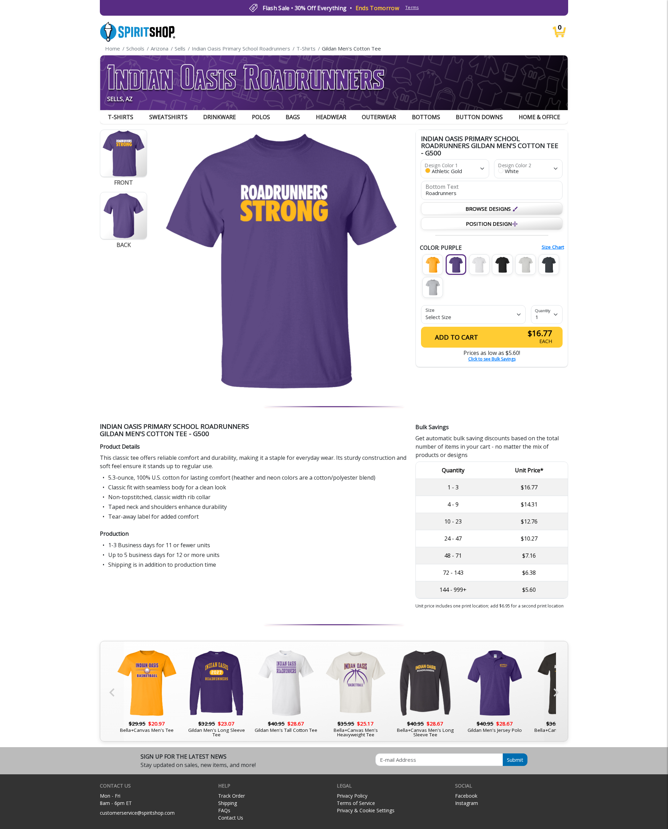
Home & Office (539, 117)
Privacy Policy (352, 795)
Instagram (466, 803)
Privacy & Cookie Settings (366, 810)
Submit (515, 759)
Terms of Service (356, 803)
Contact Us (230, 817)
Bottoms (426, 117)
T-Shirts (120, 117)
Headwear (331, 117)
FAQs (224, 810)
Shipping (227, 803)
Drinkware (219, 117)
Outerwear (379, 117)
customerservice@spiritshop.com (137, 812)
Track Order (231, 795)
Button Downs (479, 117)
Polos (261, 117)
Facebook (466, 795)
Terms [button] (412, 7)
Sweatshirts (168, 117)
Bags (293, 117)
